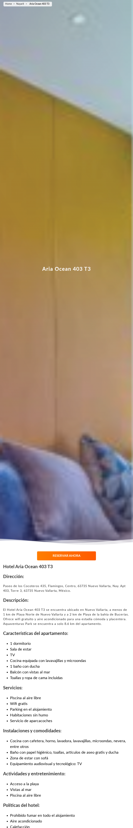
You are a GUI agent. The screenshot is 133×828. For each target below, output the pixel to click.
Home (8, 4)
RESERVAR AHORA (67, 555)
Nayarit (20, 4)
